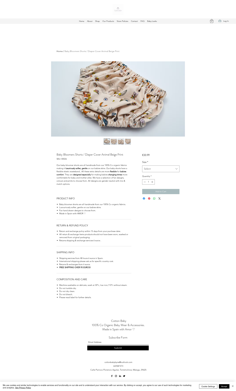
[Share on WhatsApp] (154, 198)
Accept (224, 386)
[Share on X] (159, 198)
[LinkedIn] (120, 376)
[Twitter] (124, 376)
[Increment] (152, 181)
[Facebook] (111, 376)
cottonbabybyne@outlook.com (118, 362)
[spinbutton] (148, 181)
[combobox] (160, 168)
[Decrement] (144, 181)
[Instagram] (116, 376)
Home (60, 51)
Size (145, 162)
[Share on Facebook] (144, 198)
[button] (211, 21)
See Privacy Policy (23, 387)
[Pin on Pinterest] (149, 198)
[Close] (232, 386)
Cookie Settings (208, 386)
